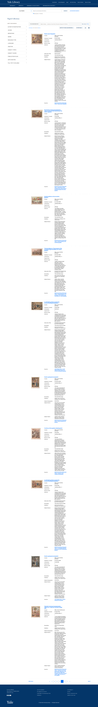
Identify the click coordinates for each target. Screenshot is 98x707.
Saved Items (54, 2)
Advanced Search (74, 10)
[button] (65, 10)
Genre (9, 36)
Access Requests (61, 2)
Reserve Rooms (80, 2)
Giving (68, 691)
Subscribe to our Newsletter (43, 693)
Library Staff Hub (71, 695)
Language (11, 43)
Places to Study (88, 2)
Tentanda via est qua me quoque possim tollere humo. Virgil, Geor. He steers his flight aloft (53, 607)
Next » (39, 27)
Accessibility (70, 689)
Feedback (39, 695)
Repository (11, 33)
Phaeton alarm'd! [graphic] (49, 33)
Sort (66, 27)
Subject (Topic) (12, 49)
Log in (67, 2)
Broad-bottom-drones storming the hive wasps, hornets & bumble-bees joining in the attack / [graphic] (53, 110)
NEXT (89, 681)
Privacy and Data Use (72, 693)
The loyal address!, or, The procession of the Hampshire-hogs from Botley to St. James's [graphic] (53, 249)
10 (79, 27)
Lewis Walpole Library (58, 369)
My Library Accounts (42, 691)
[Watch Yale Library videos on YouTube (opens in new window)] (10, 695)
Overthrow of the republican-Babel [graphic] (53, 428)
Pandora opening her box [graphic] (51, 377)
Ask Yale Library (73, 2)
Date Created (12, 59)
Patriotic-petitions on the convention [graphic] (51, 197)
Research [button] (12, 5)
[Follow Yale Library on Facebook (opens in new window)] (7, 695)
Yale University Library (13, 2)
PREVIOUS (31, 681)
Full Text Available (13, 63)
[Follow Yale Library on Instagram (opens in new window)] (8, 695)
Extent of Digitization (14, 26)
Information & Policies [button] (48, 5)
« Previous (30, 27)
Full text (41, 13)
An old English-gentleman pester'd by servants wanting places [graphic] (51, 303)
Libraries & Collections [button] (33, 5)
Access (10, 30)
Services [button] (21, 5)
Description (36, 13)
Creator (10, 46)
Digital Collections (13, 19)
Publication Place (13, 56)
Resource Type (12, 40)
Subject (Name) (12, 53)
